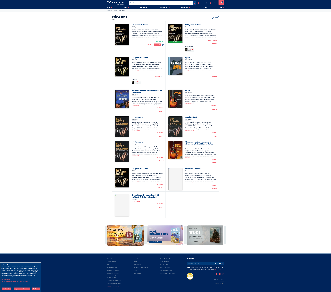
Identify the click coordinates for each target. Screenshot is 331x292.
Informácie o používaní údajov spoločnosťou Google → (15, 281)
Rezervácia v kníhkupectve (141, 267)
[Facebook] (216, 274)
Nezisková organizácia (166, 270)
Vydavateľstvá (137, 273)
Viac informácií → (5, 279)
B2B (108, 264)
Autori (216, 17)
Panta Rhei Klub (164, 261)
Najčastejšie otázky (112, 267)
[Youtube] (219, 274)
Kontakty (136, 259)
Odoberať (218, 263)
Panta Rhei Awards (165, 259)
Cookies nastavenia (219, 283)
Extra (220, 7)
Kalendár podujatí (165, 267)
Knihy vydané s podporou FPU (168, 273)
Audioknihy (143, 7)
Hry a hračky (185, 7)
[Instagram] (223, 274)
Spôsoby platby (111, 261)
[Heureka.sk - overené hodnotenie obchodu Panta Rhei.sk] (190, 276)
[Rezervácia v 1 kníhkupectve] (162, 76)
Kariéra (135, 261)
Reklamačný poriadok (113, 273)
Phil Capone (135, 27)
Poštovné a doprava (112, 259)
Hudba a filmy (164, 7)
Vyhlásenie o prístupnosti (114, 280)
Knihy (109, 7)
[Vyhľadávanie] (194, 3)
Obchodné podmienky (113, 270)
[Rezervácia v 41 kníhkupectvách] (163, 45)
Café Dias (204, 7)
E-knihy (125, 7)
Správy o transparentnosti (114, 283)
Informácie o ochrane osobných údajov (112, 276)
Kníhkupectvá (137, 264)
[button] (6, 289)
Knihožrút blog (164, 264)
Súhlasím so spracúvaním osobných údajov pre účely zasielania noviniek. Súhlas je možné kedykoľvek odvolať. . (206, 269)
